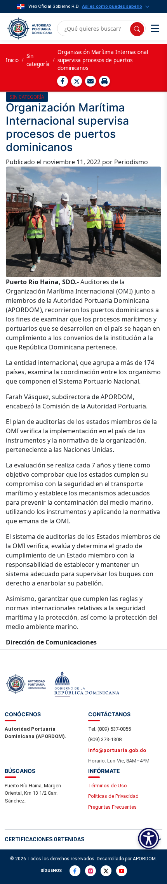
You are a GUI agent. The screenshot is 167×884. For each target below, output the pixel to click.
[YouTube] (121, 870)
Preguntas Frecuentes (112, 807)
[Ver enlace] (29, 28)
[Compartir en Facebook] (62, 81)
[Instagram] (90, 870)
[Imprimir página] (104, 81)
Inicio (12, 60)
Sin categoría (38, 59)
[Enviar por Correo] (90, 81)
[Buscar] (137, 29)
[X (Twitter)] (106, 870)
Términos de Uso (107, 785)
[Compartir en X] (76, 81)
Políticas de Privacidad (113, 796)
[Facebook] (75, 870)
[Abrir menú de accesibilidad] (148, 838)
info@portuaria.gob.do (117, 750)
